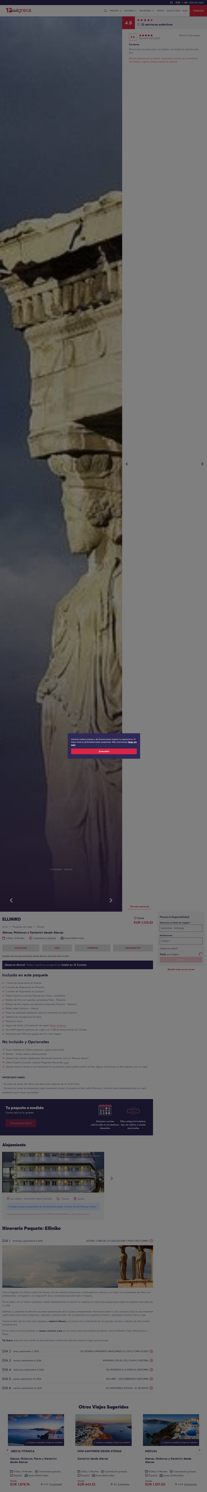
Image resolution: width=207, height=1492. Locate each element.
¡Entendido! (104, 751)
